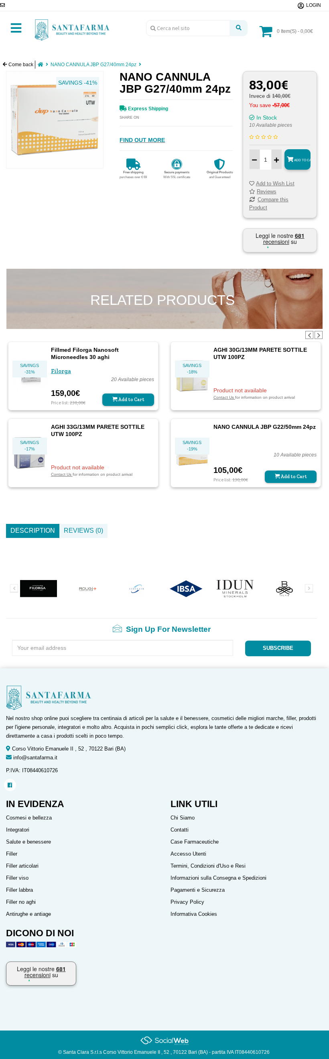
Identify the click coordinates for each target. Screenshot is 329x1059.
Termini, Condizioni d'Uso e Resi (208, 866)
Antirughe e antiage (28, 914)
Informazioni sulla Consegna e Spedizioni (218, 878)
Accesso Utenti (188, 854)
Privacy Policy (187, 902)
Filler (11, 854)
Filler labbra (19, 890)
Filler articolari (22, 866)
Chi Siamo (183, 818)
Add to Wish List (275, 184)
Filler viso (17, 878)
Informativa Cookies (194, 914)
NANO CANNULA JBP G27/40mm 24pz (93, 64)
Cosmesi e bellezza (29, 818)
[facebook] (10, 785)
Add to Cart (302, 160)
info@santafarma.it (35, 758)
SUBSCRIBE (278, 648)
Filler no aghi (21, 902)
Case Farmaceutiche (195, 842)
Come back (20, 64)
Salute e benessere (28, 842)
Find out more (142, 140)
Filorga (61, 371)
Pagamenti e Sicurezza (198, 890)
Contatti (180, 830)
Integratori (17, 830)
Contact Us (224, 397)
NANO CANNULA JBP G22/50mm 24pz (264, 427)
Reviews (266, 192)
